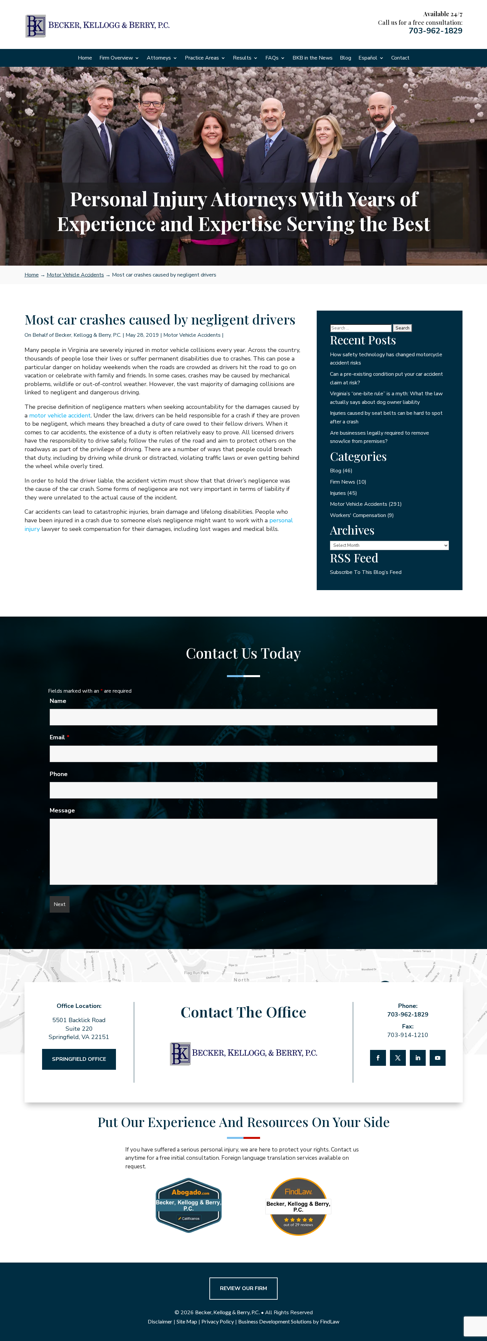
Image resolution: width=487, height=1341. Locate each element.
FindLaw (329, 1321)
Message (62, 810)
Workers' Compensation (358, 515)
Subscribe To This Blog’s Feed (366, 572)
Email (60, 737)
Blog (345, 59)
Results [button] (242, 59)
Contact (400, 59)
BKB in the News (313, 59)
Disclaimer (160, 1321)
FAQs (272, 59)
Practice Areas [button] (202, 59)
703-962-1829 (435, 30)
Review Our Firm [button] (243, 1288)
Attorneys (159, 59)
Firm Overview (116, 59)
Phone (59, 774)
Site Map (187, 1321)
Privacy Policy (217, 1321)
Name (58, 701)
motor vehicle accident (60, 415)
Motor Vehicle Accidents (192, 335)
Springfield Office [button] (79, 1059)
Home (85, 59)
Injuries (338, 493)
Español (367, 59)
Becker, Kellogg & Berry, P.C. (88, 335)
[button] (480, 1293)
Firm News (342, 482)
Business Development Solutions (275, 1321)
